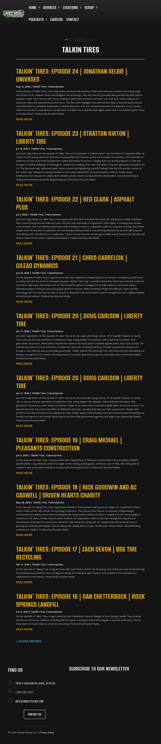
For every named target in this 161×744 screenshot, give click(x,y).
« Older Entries (28, 641)
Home (32, 7)
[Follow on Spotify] (156, 6)
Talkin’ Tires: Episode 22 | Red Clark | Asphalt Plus (75, 203)
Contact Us (34, 714)
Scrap (89, 7)
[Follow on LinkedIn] (141, 6)
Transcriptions (55, 86)
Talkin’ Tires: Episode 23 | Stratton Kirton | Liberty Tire (72, 137)
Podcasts (36, 19)
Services (49, 7)
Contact (72, 19)
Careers (56, 19)
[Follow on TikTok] (150, 732)
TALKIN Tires (39, 86)
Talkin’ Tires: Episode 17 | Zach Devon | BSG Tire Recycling (76, 553)
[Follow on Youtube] (148, 6)
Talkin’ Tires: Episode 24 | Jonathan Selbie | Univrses (72, 75)
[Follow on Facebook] (104, 732)
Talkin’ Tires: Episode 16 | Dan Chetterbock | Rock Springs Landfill (80, 600)
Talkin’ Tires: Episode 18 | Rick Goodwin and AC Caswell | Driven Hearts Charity (76, 491)
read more (24, 119)
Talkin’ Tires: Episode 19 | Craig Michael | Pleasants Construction (69, 444)
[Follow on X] (126, 6)
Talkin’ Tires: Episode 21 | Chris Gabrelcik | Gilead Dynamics (72, 261)
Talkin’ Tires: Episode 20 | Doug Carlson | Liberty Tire (79, 320)
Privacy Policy (46, 732)
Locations (70, 7)
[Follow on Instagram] (133, 6)
